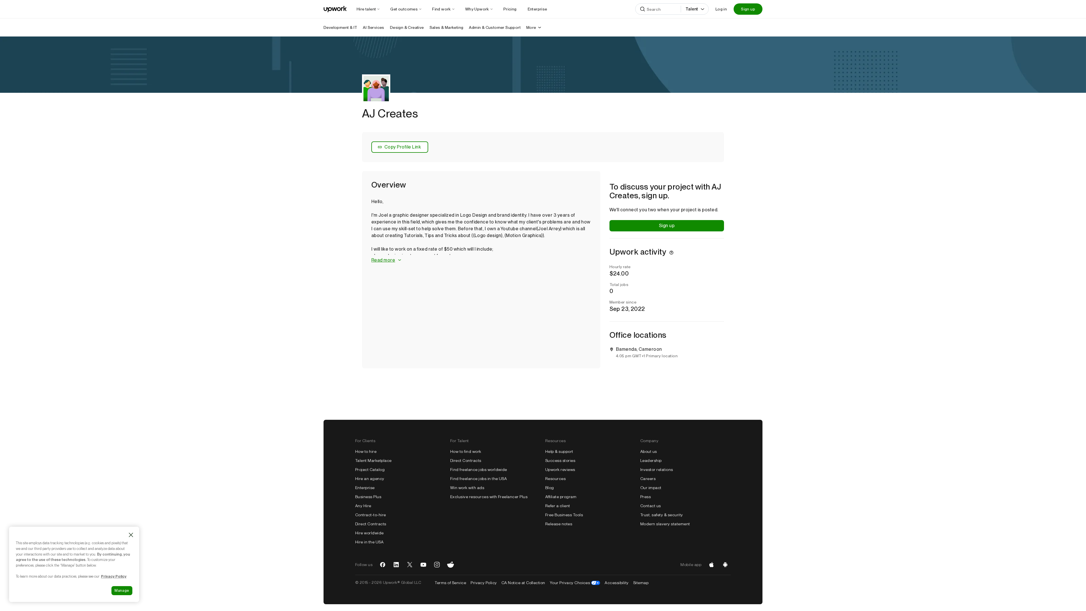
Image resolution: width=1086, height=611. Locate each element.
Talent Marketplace (373, 460)
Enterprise (365, 487)
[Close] (131, 535)
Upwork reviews (560, 469)
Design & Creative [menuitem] (407, 27)
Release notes (558, 524)
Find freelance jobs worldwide (478, 469)
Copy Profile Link (402, 147)
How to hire (365, 451)
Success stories (560, 460)
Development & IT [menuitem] (340, 27)
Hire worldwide (369, 533)
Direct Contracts (370, 524)
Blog (549, 487)
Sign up (748, 9)
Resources (555, 478)
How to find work (465, 451)
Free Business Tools (564, 515)
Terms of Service (450, 582)
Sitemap (640, 582)
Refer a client (557, 506)
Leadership (651, 460)
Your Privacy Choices (575, 582)
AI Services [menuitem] (373, 27)
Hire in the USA (369, 542)
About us (648, 451)
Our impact (650, 487)
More (531, 27)
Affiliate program (560, 496)
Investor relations (656, 469)
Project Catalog (370, 469)
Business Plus (368, 496)
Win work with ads (467, 487)
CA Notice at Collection (523, 582)
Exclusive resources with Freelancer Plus (488, 496)
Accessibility (616, 582)
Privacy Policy (484, 582)
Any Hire (363, 506)
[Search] (642, 9)
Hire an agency (369, 478)
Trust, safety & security (661, 515)
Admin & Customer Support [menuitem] (495, 27)
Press (645, 496)
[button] (481, 260)
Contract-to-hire (370, 515)
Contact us (650, 506)
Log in (721, 9)
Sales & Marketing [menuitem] (447, 27)
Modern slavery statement (665, 524)
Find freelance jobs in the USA (478, 478)
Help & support (559, 451)
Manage (122, 590)
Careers (648, 478)
